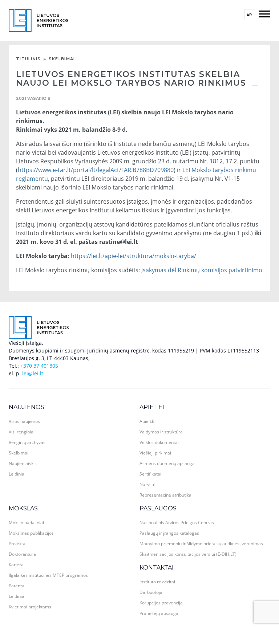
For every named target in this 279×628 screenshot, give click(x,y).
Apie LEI (152, 407)
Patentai (17, 586)
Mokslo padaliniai (26, 522)
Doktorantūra (22, 554)
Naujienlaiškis (23, 463)
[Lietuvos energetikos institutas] (38, 19)
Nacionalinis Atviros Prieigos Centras (177, 522)
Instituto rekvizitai (157, 582)
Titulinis (28, 58)
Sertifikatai (150, 474)
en (249, 14)
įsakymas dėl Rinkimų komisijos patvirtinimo (201, 270)
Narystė (147, 484)
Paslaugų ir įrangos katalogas (169, 533)
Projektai (18, 544)
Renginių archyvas (27, 442)
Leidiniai (17, 474)
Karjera (16, 565)
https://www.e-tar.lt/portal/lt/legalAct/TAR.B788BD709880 (96, 170)
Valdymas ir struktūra (161, 432)
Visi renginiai (22, 432)
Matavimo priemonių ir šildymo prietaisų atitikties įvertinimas (201, 544)
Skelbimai (62, 58)
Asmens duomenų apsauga (167, 463)
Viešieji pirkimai (155, 453)
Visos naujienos (24, 421)
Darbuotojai (151, 592)
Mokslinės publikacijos (31, 533)
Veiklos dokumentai (159, 442)
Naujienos (26, 407)
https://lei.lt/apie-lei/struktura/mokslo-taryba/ (133, 256)
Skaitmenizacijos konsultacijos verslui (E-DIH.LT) (188, 554)
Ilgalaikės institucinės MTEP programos (48, 575)
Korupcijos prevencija (161, 603)
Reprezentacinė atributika (165, 495)
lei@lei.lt (32, 373)
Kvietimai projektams (30, 607)
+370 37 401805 (39, 365)
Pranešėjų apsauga (159, 613)
